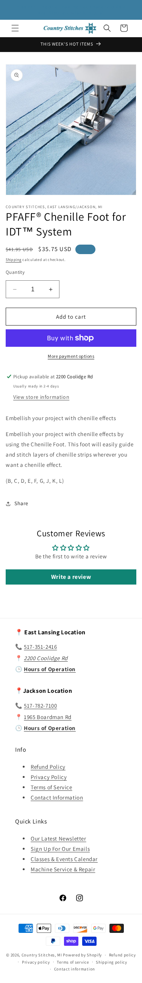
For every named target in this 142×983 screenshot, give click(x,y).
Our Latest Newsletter (58, 838)
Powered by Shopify (82, 955)
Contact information (74, 969)
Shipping (14, 259)
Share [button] (21, 503)
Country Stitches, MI (42, 955)
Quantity (15, 272)
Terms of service (73, 962)
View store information (41, 397)
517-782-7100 (40, 705)
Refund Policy (48, 766)
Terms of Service (51, 787)
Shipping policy (111, 962)
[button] (15, 28)
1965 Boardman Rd (48, 717)
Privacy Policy (49, 777)
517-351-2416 (40, 646)
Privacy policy (36, 962)
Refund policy (122, 955)
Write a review (71, 577)
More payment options (71, 356)
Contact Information (57, 797)
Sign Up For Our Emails (60, 848)
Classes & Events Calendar (64, 859)
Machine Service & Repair (63, 869)
